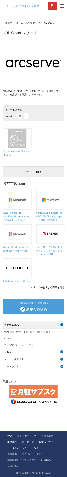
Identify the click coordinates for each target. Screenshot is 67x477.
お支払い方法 (46, 442)
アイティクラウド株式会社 (21, 6)
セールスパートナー (18, 448)
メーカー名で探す (25, 22)
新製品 (8, 351)
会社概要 (12, 454)
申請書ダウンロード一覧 (20, 442)
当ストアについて (26, 436)
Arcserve (49, 22)
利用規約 (46, 460)
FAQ (36, 448)
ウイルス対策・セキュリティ (18, 345)
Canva (7, 338)
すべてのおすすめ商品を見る (48, 287)
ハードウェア (11, 366)
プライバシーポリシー (34, 454)
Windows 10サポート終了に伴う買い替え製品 (27, 332)
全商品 (8, 22)
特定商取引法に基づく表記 (21, 460)
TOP (9, 436)
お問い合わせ (14, 466)
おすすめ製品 (11, 324)
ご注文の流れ (48, 436)
